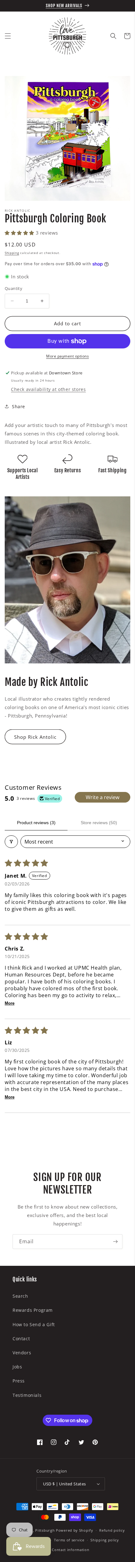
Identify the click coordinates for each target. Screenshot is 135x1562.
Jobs (17, 1367)
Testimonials (27, 1395)
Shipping (12, 253)
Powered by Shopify (74, 1530)
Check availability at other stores (48, 389)
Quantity (13, 288)
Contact (21, 1338)
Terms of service (69, 1540)
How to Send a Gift (34, 1324)
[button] (8, 36)
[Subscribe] (115, 1241)
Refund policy (112, 1530)
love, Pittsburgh (40, 1530)
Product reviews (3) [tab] (36, 822)
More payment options (67, 356)
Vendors (22, 1353)
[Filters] (11, 841)
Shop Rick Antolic (35, 737)
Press (19, 1381)
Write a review (102, 797)
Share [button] (18, 406)
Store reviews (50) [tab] (99, 822)
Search (20, 1296)
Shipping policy (104, 1540)
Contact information (70, 1549)
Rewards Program (33, 1310)
